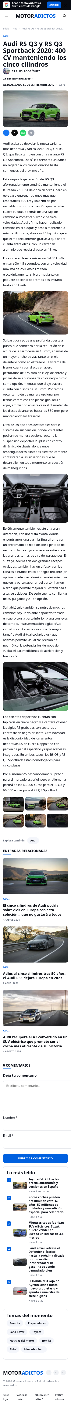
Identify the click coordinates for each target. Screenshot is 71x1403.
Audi (15, 28)
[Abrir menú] (6, 15)
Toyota (36, 1332)
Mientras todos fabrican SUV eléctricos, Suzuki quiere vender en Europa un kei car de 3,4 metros (46, 1230)
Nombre (10, 1118)
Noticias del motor (22, 1340)
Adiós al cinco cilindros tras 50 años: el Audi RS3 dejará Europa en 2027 (34, 975)
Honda (46, 1340)
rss (63, 1372)
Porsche (15, 1323)
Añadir (54, 4)
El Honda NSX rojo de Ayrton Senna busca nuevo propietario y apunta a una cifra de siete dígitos (44, 1288)
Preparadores (37, 1323)
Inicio (6, 28)
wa (23, 132)
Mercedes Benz (34, 1349)
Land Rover (17, 1332)
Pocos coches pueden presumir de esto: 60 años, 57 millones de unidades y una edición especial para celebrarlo (46, 1204)
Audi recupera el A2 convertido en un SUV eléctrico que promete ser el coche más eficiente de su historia (35, 1041)
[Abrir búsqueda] (64, 15)
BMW (13, 1349)
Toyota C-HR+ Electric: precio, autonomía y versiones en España (45, 1183)
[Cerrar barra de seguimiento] (65, 5)
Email (8, 1135)
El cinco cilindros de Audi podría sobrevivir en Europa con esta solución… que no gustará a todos (32, 910)
